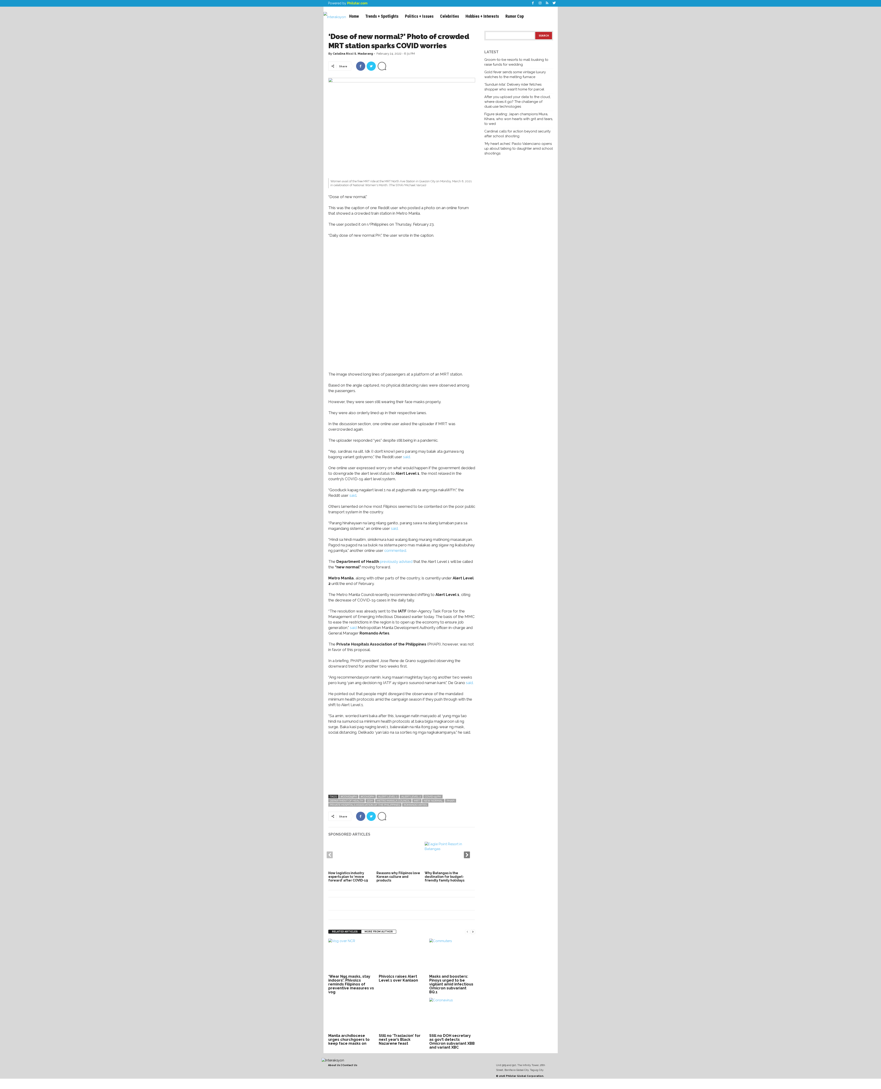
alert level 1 (387, 796)
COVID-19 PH (433, 796)
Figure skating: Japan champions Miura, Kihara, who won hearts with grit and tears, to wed (518, 119)
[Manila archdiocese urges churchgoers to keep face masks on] (351, 1015)
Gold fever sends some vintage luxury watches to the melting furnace (515, 74)
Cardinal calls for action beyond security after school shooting (517, 133)
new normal (433, 800)
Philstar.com (357, 3)
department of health (346, 800)
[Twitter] (554, 3)
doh (370, 800)
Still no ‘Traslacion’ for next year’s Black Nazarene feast (400, 1039)
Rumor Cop (514, 16)
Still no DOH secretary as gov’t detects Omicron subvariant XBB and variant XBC (452, 1041)
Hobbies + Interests (482, 16)
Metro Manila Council (393, 800)
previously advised (396, 561)
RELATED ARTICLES (345, 931)
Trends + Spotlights (382, 16)
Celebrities (449, 16)
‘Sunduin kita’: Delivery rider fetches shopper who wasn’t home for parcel (514, 86)
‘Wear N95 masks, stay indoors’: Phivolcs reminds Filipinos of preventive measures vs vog (351, 984)
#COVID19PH (349, 796)
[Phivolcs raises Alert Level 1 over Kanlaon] (402, 956)
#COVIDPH (367, 796)
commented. (395, 550)
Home (354, 16)
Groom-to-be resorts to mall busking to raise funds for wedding (516, 62)
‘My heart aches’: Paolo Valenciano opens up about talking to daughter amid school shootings (518, 148)
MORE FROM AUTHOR (379, 931)
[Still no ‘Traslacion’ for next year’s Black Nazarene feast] (402, 1015)
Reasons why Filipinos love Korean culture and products (398, 876)
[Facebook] (533, 3)
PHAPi (450, 800)
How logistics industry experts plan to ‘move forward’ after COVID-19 (348, 876)
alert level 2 (411, 796)
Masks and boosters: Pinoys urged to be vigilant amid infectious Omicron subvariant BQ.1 (451, 984)
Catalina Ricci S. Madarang (353, 53)
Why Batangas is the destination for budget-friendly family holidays (444, 876)
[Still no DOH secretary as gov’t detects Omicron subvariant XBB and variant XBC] (452, 1015)
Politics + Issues (419, 16)
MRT (417, 800)
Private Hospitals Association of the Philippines (365, 804)
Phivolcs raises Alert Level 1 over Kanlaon (398, 978)
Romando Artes (415, 804)
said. (406, 457)
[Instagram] (540, 3)
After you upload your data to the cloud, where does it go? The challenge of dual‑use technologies (517, 102)
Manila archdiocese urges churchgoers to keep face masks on (349, 1039)
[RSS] (547, 3)
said (352, 495)
